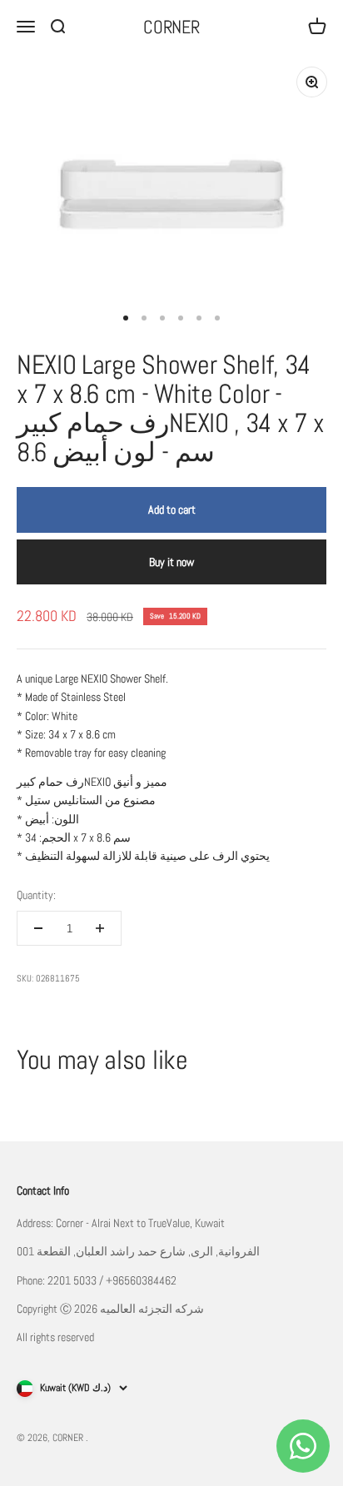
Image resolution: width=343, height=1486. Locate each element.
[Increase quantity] (100, 928)
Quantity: (36, 894)
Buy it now (171, 561)
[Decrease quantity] (38, 928)
